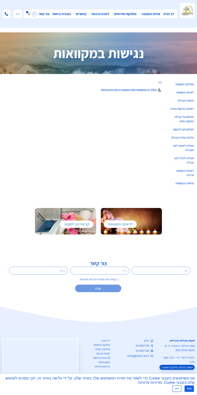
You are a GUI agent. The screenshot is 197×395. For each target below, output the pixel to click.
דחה (177, 388)
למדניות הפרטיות (88, 279)
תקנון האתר (104, 362)
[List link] (134, 340)
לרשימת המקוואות (120, 224)
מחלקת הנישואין (102, 345)
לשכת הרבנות (103, 353)
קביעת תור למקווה (76, 224)
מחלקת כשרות (102, 349)
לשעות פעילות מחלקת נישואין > (177, 367)
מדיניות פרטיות (102, 366)
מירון (18, 13)
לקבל (189, 388)
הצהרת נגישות (100, 358)
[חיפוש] (34, 13)
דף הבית (105, 340)
